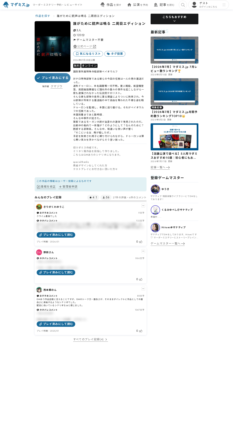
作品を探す (42, 16)
